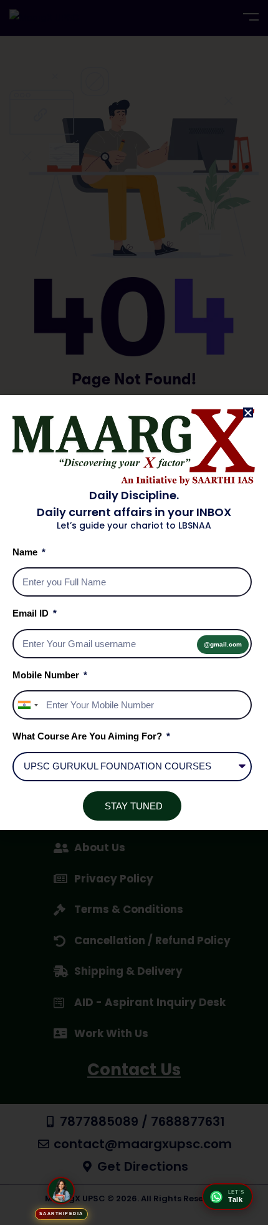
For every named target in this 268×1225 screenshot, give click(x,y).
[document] (134, 612)
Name (26, 552)
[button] (248, 412)
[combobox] (27, 705)
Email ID (31, 613)
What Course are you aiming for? (88, 736)
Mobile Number (47, 675)
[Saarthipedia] (61, 1191)
